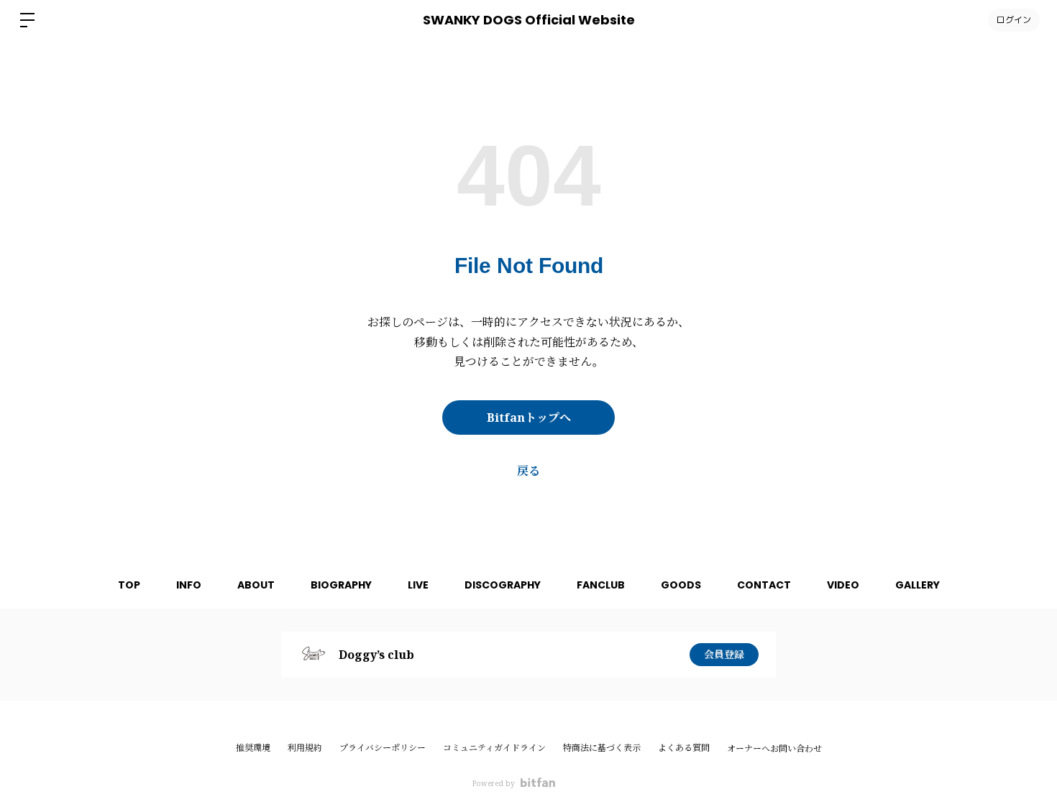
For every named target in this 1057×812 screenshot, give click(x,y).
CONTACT (764, 585)
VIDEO (843, 585)
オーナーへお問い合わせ (774, 748)
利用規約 (305, 748)
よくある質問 (684, 748)
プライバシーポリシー (382, 748)
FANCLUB (601, 585)
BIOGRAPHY (341, 585)
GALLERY (917, 585)
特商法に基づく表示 (602, 748)
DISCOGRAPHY (503, 585)
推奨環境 (253, 748)
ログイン (1014, 20)
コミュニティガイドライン (494, 748)
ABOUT (256, 585)
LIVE (418, 585)
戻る (528, 471)
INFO (188, 585)
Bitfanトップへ (529, 417)
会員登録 (724, 654)
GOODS (681, 585)
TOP (129, 585)
